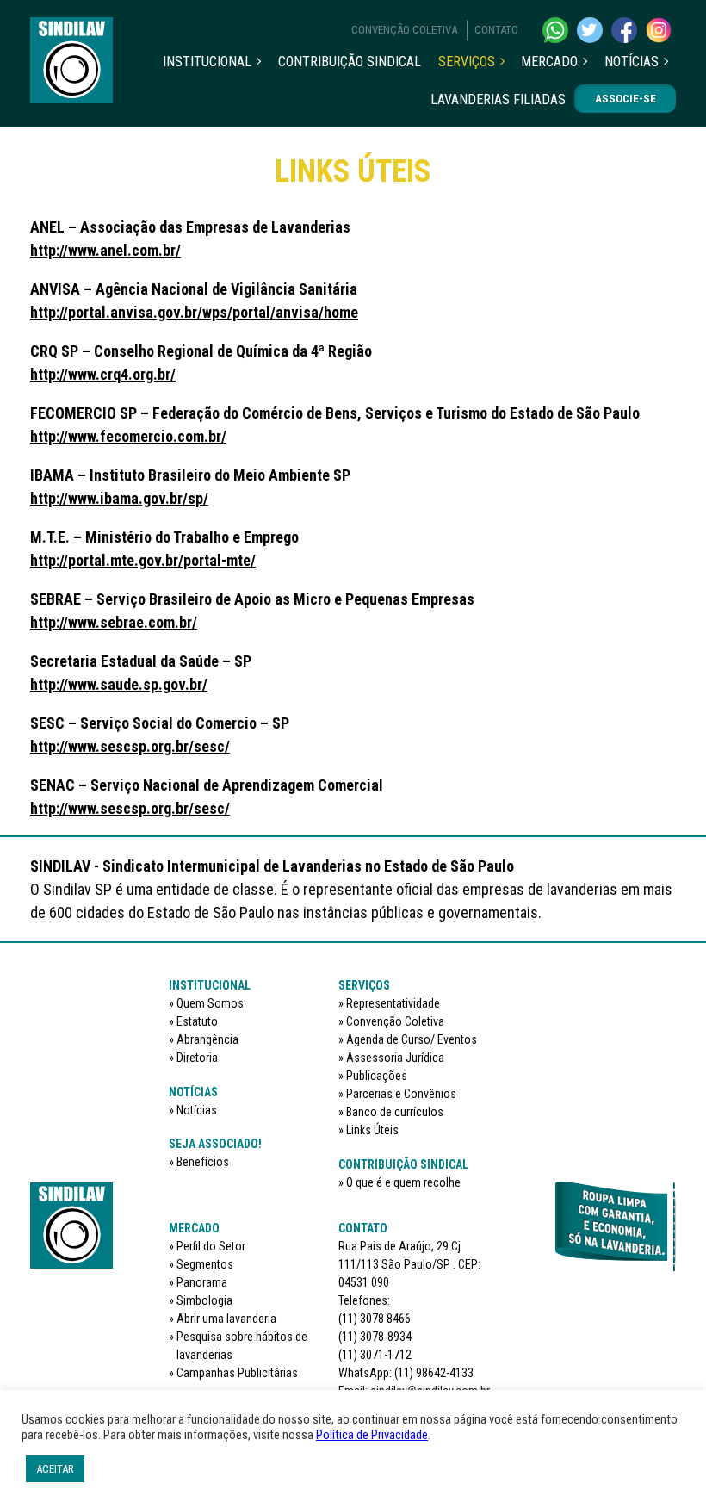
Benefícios (202, 1162)
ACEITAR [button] (55, 1468)
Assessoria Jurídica (395, 1057)
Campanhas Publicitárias (237, 1373)
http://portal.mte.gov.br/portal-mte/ (143, 560)
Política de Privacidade (372, 1435)
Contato (496, 29)
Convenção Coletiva (404, 29)
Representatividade (393, 1003)
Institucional (207, 61)
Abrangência (207, 1039)
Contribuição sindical (349, 61)
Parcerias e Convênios (401, 1094)
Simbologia (204, 1300)
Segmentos (204, 1264)
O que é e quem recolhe (403, 1182)
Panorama (201, 1282)
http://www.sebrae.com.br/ (113, 622)
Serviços (466, 61)
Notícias (631, 61)
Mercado (549, 61)
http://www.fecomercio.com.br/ (128, 436)
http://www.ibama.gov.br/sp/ (119, 498)
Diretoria (197, 1057)
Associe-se (625, 98)
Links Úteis (372, 1130)
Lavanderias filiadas (498, 99)
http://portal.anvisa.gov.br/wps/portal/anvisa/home (194, 312)
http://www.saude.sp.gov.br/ (118, 684)
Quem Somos (210, 1003)
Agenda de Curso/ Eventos (411, 1039)
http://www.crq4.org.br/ (103, 374)
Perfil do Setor (210, 1246)
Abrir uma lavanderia (226, 1318)
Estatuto (197, 1021)
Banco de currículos (394, 1112)
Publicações (376, 1076)
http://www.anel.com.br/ (105, 250)
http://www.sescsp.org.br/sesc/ (130, 746)
